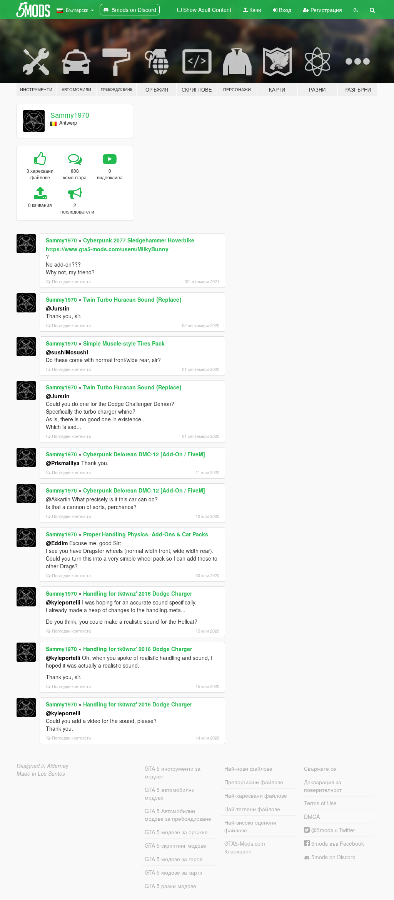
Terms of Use (320, 803)
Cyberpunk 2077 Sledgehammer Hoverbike (138, 240)
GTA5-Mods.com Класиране (244, 847)
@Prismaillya (63, 463)
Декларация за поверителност (323, 785)
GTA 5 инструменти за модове (172, 772)
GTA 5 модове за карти (173, 872)
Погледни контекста (71, 281)
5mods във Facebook (337, 843)
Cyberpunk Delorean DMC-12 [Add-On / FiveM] (144, 454)
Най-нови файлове (248, 768)
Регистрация (325, 9)
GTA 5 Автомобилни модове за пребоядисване (178, 814)
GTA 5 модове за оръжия (176, 832)
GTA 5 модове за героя (174, 859)
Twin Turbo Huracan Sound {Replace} (132, 299)
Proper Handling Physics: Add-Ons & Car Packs (145, 534)
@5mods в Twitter (332, 830)
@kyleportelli (63, 602)
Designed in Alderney (42, 766)
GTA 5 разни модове (170, 886)
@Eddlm (57, 543)
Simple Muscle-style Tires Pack (124, 343)
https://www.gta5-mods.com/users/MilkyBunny (107, 249)
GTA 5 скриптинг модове (175, 845)
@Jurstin (58, 308)
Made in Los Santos (41, 773)
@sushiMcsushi (67, 352)
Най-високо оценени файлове (250, 826)
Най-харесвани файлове (255, 795)
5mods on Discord (333, 857)
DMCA (312, 816)
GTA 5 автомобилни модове (170, 793)
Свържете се (320, 768)
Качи (254, 9)
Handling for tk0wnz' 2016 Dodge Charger (137, 593)
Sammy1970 (69, 115)
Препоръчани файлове (253, 782)
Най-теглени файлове (252, 809)
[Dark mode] (356, 9)
